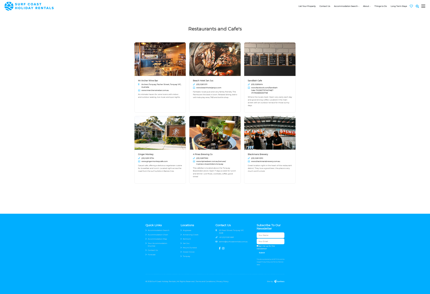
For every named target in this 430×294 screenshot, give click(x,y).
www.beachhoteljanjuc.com (208, 88)
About (366, 6)
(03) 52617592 (202, 158)
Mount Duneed (190, 248)
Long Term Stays (399, 6)
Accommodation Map (157, 239)
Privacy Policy (265, 262)
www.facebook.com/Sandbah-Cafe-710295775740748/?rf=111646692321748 (264, 90)
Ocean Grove (189, 252)
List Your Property (307, 6)
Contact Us (324, 6)
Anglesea (187, 230)
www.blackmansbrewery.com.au (265, 161)
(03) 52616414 (257, 84)
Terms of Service (278, 262)
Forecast (152, 255)
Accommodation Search (346, 6)
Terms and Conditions (205, 281)
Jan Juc (186, 243)
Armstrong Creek (190, 235)
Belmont (187, 239)
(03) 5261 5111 (201, 84)
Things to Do (380, 6)
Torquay (186, 256)
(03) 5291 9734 (147, 158)
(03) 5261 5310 (257, 158)
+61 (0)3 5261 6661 (226, 237)
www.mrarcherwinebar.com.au (155, 90)
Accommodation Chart (158, 235)
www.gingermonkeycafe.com (154, 161)
